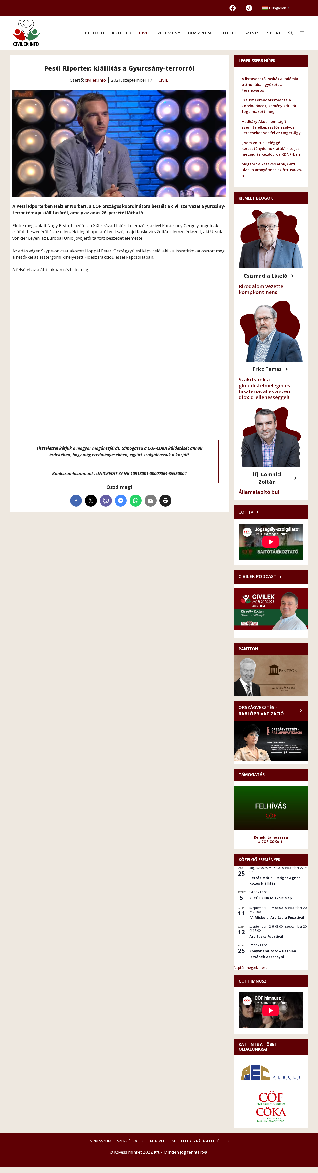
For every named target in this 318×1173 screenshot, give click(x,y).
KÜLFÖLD (121, 33)
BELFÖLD (94, 33)
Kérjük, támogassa (271, 837)
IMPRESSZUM (99, 1141)
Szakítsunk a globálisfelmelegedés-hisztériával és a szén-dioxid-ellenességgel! (265, 388)
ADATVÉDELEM (162, 1141)
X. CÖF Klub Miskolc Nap (270, 898)
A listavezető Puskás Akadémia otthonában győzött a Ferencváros (270, 84)
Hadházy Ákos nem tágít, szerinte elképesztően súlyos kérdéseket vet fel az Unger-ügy (271, 127)
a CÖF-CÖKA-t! (270, 841)
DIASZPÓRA (200, 33)
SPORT (274, 33)
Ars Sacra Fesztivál (266, 936)
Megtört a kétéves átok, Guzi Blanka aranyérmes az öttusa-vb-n (272, 170)
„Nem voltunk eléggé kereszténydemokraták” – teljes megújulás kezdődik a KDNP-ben (271, 148)
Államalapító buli (260, 492)
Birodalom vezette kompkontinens (261, 289)
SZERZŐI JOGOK (130, 1141)
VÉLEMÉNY (168, 33)
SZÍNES (252, 33)
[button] (290, 33)
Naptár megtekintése (251, 967)
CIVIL (144, 33)
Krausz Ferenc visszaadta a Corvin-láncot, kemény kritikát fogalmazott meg (269, 106)
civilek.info (95, 80)
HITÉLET (228, 33)
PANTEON (248, 649)
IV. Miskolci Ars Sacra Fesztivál (276, 917)
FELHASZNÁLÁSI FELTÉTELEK (205, 1141)
